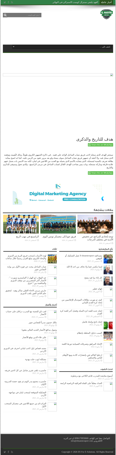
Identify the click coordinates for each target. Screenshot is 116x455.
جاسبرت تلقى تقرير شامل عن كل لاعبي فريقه (25, 370)
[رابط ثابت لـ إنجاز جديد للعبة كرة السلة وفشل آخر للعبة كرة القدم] (108, 318)
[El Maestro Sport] (106, 17)
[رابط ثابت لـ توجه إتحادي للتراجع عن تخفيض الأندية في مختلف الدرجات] (95, 233)
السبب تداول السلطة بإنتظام (89, 333)
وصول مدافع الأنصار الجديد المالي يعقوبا (39, 330)
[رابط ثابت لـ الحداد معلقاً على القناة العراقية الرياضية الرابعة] (108, 390)
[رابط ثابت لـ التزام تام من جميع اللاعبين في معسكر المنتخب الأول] (52, 411)
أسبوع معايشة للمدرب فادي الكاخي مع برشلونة (91, 376)
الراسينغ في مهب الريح (27, 236)
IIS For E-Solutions (86, 452)
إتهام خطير (97, 289)
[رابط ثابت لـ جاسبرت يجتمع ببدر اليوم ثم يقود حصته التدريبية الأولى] (52, 388)
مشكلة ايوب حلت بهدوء (35, 359)
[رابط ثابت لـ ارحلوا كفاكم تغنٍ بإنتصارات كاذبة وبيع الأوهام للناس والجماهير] (108, 362)
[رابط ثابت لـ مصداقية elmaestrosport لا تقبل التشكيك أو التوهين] (108, 263)
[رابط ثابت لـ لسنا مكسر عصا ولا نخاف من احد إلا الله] (108, 274)
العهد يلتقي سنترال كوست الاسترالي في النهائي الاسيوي (71, 2)
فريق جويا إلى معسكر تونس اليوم (59, 236)
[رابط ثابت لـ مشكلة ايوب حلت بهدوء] (52, 366)
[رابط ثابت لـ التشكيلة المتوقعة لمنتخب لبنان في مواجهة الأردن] (52, 399)
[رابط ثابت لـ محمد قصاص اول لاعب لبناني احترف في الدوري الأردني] (52, 355)
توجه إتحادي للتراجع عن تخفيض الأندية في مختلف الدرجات (97, 238)
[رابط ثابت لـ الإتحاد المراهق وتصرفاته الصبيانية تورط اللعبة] (108, 351)
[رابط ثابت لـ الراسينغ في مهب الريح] (21, 233)
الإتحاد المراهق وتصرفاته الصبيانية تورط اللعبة (82, 344)
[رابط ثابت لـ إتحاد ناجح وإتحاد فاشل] (108, 329)
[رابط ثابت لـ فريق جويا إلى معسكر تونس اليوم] (58, 233)
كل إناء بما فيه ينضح (93, 278)
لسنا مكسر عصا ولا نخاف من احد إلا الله (84, 267)
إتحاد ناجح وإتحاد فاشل (92, 322)
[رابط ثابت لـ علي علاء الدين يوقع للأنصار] (52, 344)
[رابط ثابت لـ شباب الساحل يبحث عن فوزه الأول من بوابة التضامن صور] (52, 274)
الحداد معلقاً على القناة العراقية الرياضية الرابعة (81, 383)
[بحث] (5, 15)
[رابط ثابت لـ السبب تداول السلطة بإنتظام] (108, 340)
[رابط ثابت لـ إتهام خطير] (108, 296)
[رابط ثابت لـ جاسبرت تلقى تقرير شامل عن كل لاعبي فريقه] (52, 377)
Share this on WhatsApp (102, 145)
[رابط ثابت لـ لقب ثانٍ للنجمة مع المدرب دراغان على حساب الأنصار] (52, 318)
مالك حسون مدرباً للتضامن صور (43, 322)
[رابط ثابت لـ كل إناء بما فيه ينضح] (108, 285)
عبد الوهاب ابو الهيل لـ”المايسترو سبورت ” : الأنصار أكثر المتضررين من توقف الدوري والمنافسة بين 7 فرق (27, 280)
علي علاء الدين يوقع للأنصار (34, 337)
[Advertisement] (58, 32)
